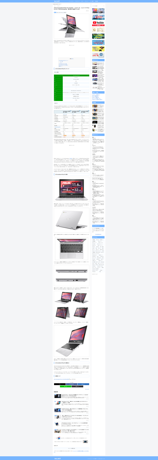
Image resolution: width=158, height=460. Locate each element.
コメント (61, 62)
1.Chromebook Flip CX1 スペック (63, 60)
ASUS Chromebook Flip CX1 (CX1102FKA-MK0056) (61, 379)
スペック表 (61, 61)
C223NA (70, 158)
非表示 (72, 58)
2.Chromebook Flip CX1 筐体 (63, 63)
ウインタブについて (98, 234)
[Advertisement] (71, 51)
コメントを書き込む (71, 448)
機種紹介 (65, 12)
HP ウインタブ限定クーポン (96, 98)
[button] (77, 386)
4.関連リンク (60, 66)
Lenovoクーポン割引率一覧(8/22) (97, 99)
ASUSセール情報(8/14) (95, 97)
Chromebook (61, 12)
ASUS (55, 12)
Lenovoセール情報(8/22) (96, 94)
